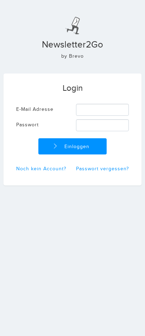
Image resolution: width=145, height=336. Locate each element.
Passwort (27, 125)
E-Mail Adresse (34, 109)
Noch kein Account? (41, 169)
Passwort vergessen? (102, 169)
